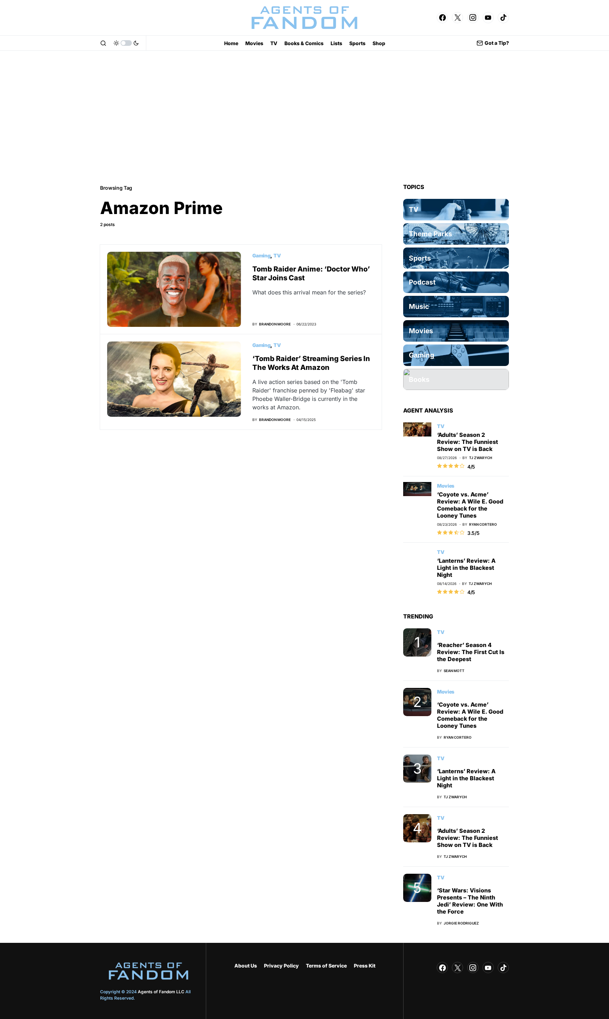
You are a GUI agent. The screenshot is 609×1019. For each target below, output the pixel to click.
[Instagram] (473, 18)
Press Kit (364, 966)
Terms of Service (326, 966)
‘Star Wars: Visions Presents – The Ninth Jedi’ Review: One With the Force (470, 901)
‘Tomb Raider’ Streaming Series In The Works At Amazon (311, 363)
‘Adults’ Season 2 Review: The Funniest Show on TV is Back (467, 441)
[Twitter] (457, 18)
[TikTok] (503, 18)
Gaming (261, 255)
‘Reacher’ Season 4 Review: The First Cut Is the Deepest (470, 652)
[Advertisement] (304, 117)
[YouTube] (488, 18)
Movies (445, 486)
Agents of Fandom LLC (161, 991)
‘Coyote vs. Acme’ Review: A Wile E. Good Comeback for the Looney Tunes (470, 505)
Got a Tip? (497, 43)
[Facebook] (442, 18)
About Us (245, 966)
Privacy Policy (281, 966)
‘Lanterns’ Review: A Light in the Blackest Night (466, 567)
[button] (103, 43)
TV (277, 255)
